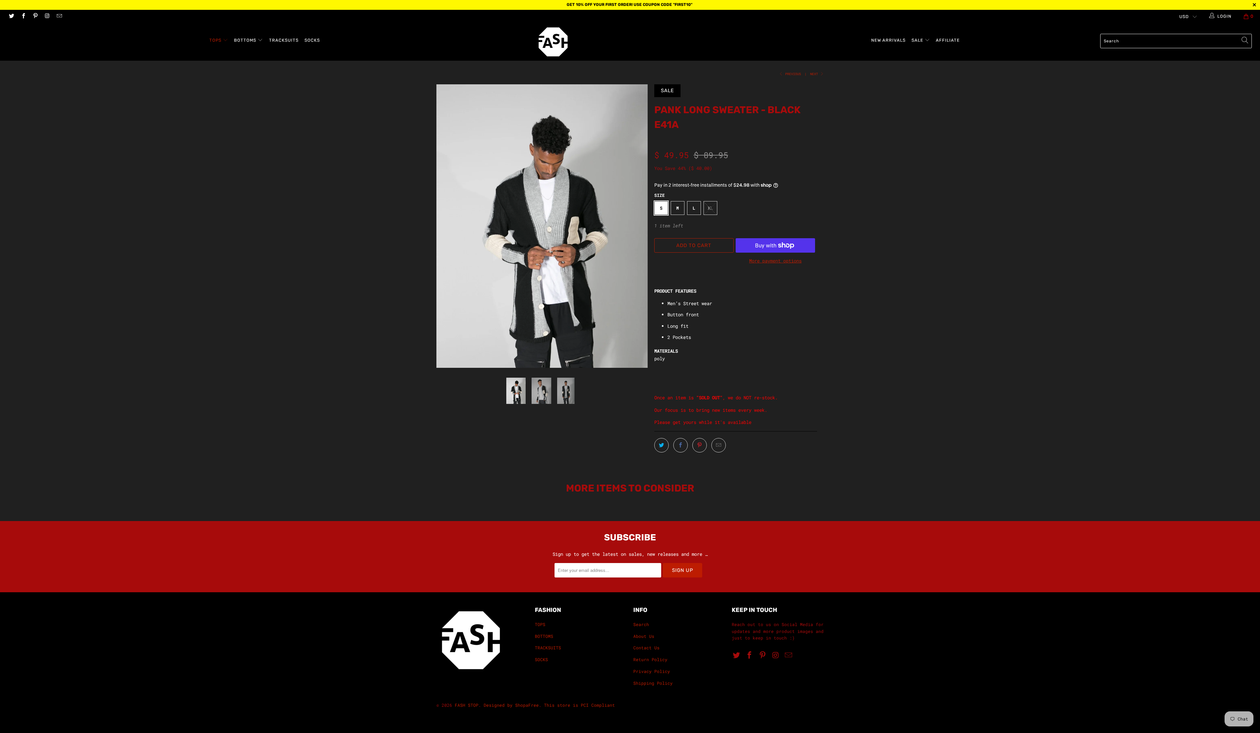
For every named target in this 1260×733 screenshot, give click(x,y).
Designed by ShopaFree (511, 705)
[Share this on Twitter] (661, 445)
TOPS (216, 40)
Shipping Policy (653, 683)
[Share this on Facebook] (680, 445)
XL (710, 208)
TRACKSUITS (284, 40)
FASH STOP (466, 705)
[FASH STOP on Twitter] (11, 16)
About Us (643, 636)
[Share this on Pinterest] (699, 445)
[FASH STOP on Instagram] (47, 16)
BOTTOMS (246, 40)
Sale (918, 40)
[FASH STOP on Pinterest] (35, 16)
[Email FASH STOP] (59, 16)
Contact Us (646, 648)
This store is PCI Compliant (579, 705)
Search (641, 624)
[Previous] (447, 225)
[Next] (636, 225)
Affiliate (948, 40)
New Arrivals (888, 40)
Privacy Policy (651, 671)
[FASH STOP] (633, 42)
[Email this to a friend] (718, 445)
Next (815, 74)
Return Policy (650, 659)
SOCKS (312, 40)
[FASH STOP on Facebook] (23, 16)
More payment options (775, 261)
